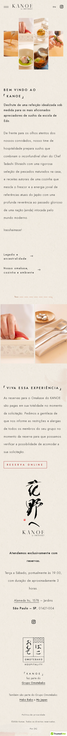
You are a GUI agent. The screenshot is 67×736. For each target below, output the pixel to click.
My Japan (41, 700)
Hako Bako (26, 700)
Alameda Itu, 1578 (26, 600)
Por (33, 728)
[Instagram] (61, 7)
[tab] (16, 296)
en (54, 7)
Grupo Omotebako (33, 683)
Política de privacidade (33, 714)
